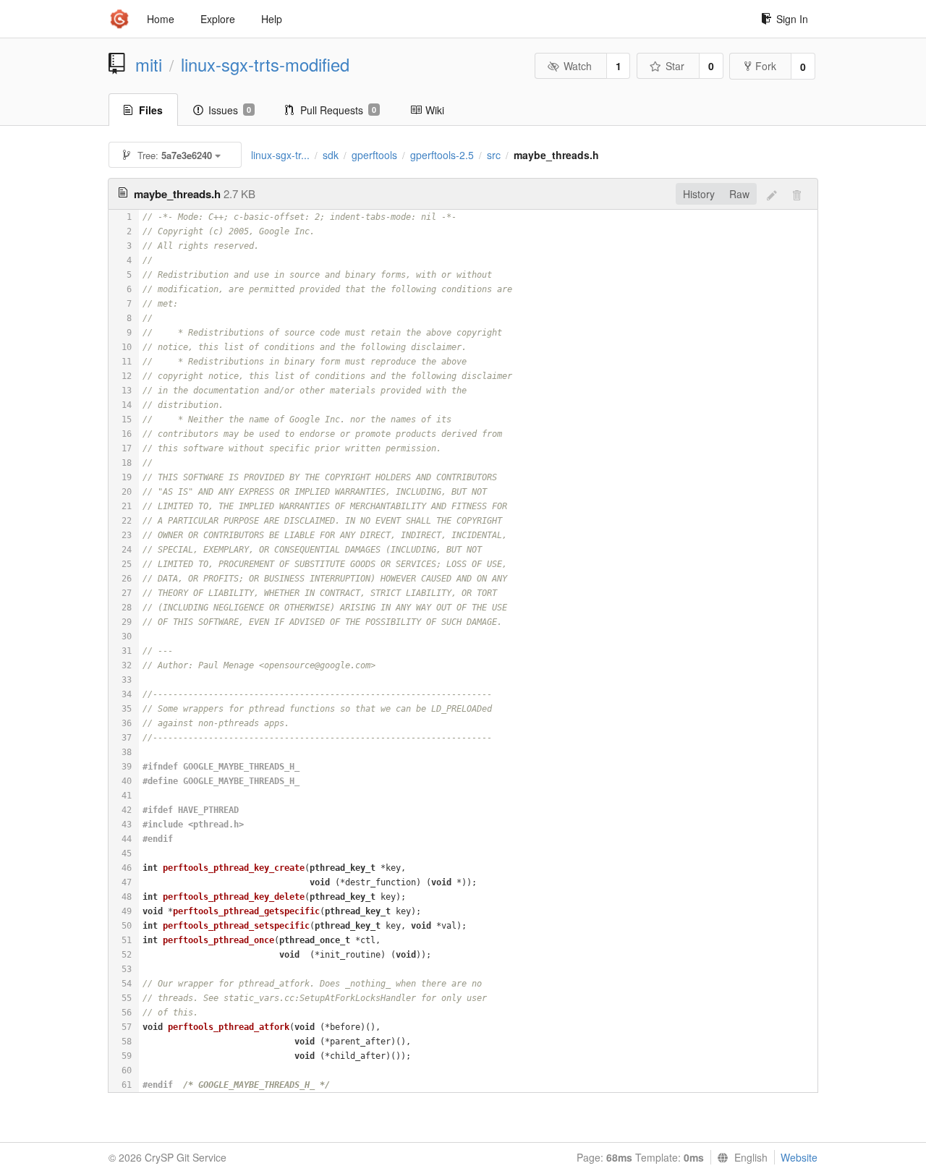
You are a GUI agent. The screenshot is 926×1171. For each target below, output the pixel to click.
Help (271, 19)
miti (148, 64)
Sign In (792, 19)
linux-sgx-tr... (280, 155)
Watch (578, 66)
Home (160, 19)
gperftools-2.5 (442, 155)
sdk (331, 155)
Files (151, 110)
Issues (229, 110)
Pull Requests (338, 110)
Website (799, 1157)
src (494, 155)
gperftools (374, 155)
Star (675, 66)
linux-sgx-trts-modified (265, 64)
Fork (765, 66)
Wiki (434, 110)
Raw (739, 194)
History (699, 194)
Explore (217, 19)
